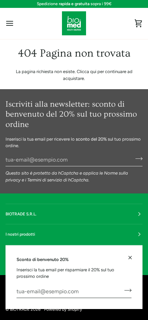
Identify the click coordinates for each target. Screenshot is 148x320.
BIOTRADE (20, 309)
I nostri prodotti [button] (20, 234)
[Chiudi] (133, 254)
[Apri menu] (16, 23)
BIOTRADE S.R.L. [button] (21, 214)
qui (93, 71)
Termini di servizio (44, 179)
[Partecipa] (125, 290)
